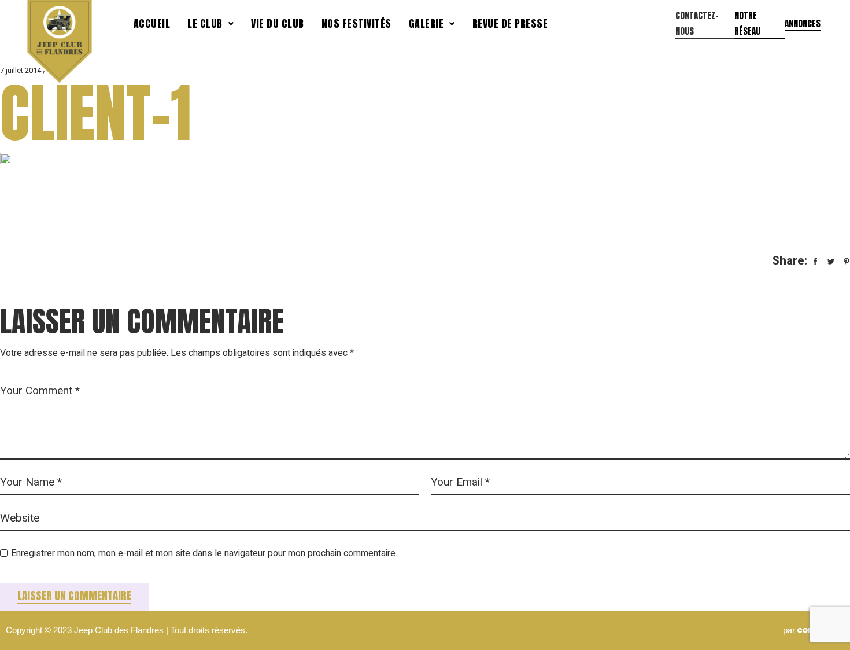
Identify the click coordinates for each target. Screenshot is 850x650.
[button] (210, 24)
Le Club (205, 23)
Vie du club (277, 23)
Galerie (426, 23)
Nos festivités (356, 23)
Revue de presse (510, 23)
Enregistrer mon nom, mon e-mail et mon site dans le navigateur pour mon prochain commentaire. (204, 553)
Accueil (152, 23)
